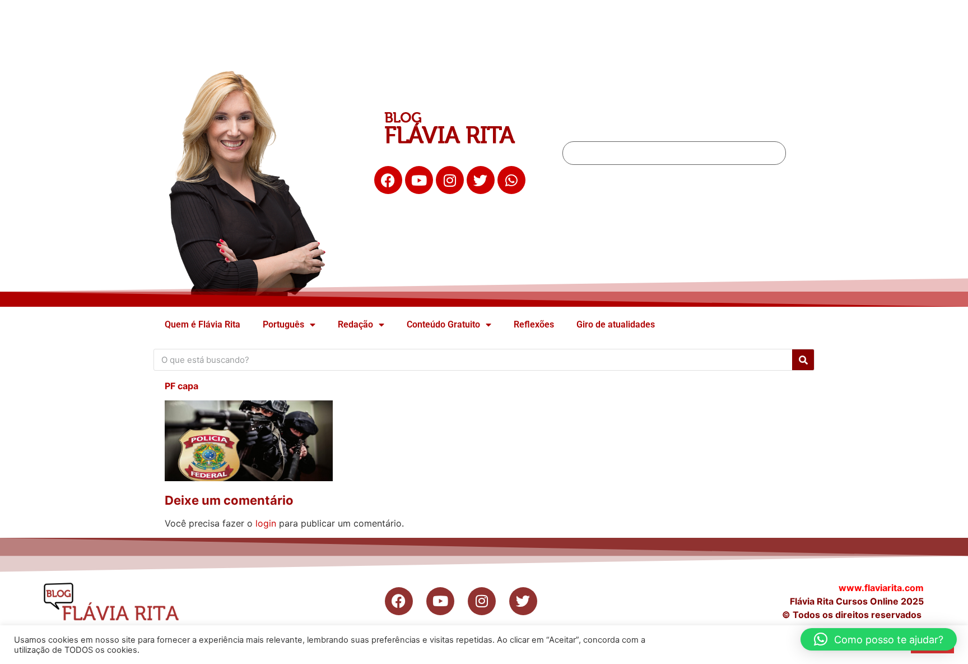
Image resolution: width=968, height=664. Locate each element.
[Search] (803, 359)
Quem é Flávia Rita (202, 324)
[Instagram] (450, 180)
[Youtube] (419, 180)
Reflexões (534, 324)
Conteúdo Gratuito (443, 324)
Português (283, 324)
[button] (879, 639)
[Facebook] (388, 180)
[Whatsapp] (511, 180)
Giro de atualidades (615, 324)
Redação (355, 324)
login (265, 523)
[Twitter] (481, 180)
